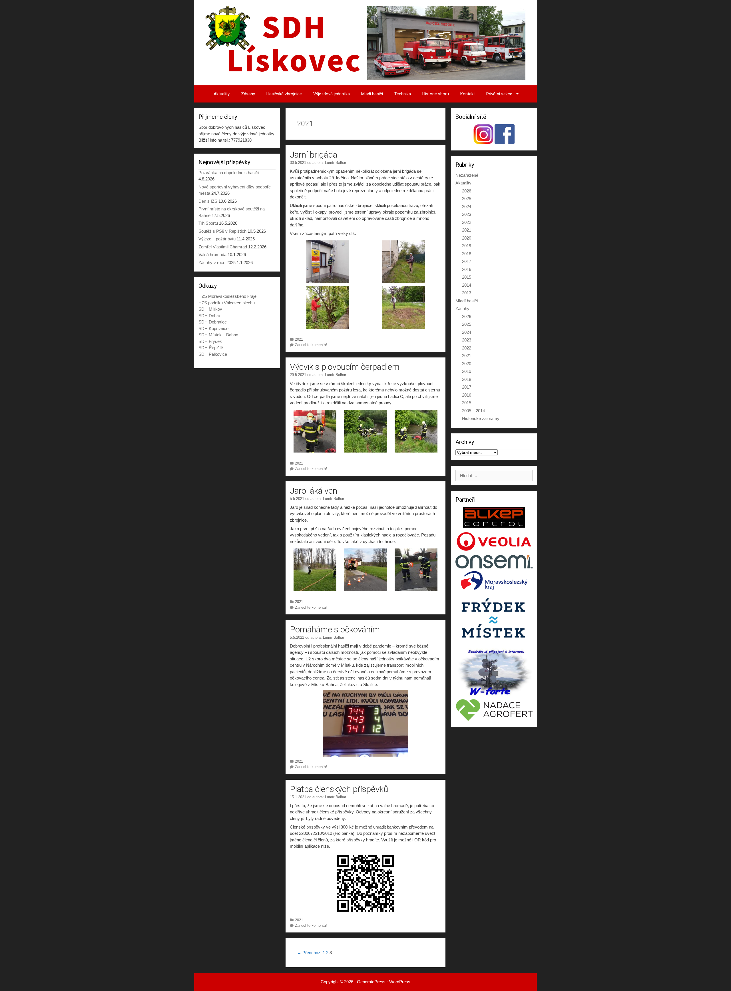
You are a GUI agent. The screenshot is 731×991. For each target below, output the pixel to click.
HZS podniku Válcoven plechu (226, 302)
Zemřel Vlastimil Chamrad (222, 246)
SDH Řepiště (210, 347)
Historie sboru (435, 94)
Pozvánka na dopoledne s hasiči (228, 172)
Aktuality (222, 94)
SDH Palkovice (212, 354)
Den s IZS (207, 201)
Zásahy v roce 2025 (217, 262)
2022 (466, 222)
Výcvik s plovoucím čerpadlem (344, 367)
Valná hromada (212, 254)
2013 (466, 292)
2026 (466, 190)
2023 (466, 214)
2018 (466, 253)
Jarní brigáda (313, 155)
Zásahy (248, 94)
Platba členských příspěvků (339, 789)
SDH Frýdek (210, 341)
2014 (466, 285)
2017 (466, 261)
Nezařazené (466, 175)
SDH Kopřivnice (213, 328)
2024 (466, 206)
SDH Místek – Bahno (218, 334)
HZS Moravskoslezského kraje (227, 296)
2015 (466, 277)
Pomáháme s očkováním (335, 629)
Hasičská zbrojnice (284, 94)
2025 (466, 198)
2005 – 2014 (473, 410)
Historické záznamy (480, 418)
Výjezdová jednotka (331, 94)
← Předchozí (309, 952)
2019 (466, 245)
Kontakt (467, 94)
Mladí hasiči (372, 94)
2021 (299, 339)
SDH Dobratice (212, 321)
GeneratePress (371, 981)
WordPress (399, 981)
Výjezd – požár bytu (217, 238)
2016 (466, 269)
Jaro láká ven (313, 491)
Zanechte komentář (311, 345)
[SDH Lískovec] (365, 42)
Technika (402, 94)
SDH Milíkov (210, 309)
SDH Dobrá (209, 315)
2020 (466, 238)
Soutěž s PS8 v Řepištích (222, 231)
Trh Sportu (208, 223)
